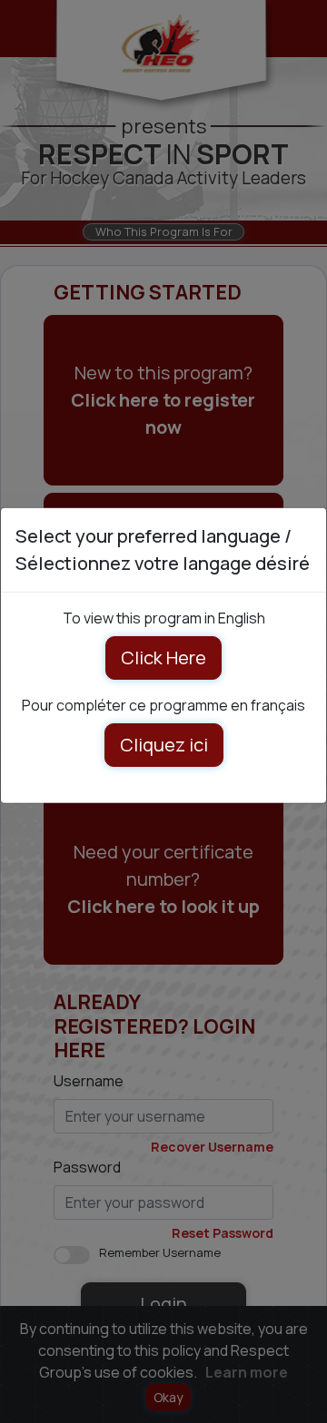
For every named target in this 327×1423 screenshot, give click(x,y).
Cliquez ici (164, 743)
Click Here (163, 656)
